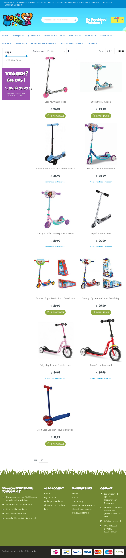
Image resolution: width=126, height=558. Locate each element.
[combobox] (59, 20)
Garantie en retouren (82, 509)
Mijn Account (50, 497)
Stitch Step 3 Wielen (101, 101)
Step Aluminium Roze (55, 101)
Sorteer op (38, 51)
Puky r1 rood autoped (101, 365)
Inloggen (107, 3)
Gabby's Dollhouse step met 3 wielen (55, 233)
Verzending (77, 501)
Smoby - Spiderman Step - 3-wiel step (101, 298)
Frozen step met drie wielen (101, 168)
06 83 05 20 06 (110, 507)
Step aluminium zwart (101, 233)
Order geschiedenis (53, 501)
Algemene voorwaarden (83, 505)
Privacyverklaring (80, 512)
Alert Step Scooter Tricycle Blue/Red (55, 429)
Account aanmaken (14, 5)
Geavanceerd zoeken (54, 505)
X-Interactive (31, 551)
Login (46, 509)
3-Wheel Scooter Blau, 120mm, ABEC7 (55, 168)
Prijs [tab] (8, 52)
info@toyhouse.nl (112, 521)
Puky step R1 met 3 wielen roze (55, 365)
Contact (47, 493)
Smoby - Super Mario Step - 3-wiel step (55, 298)
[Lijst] (122, 51)
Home (75, 493)
